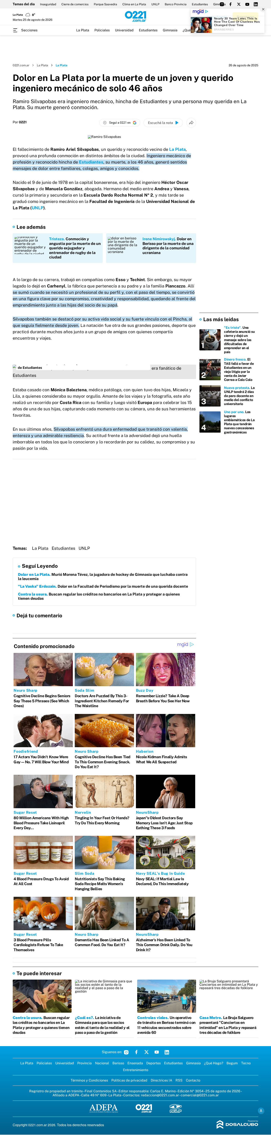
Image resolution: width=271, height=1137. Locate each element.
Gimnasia (170, 30)
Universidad (124, 30)
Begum (232, 1063)
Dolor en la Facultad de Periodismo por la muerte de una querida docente (103, 586)
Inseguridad (48, 4)
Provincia (84, 1063)
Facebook (136, 1052)
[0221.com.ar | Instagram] (221, 4)
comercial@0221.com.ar (200, 1095)
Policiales (102, 30)
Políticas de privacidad (129, 1080)
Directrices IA (161, 1080)
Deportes (153, 1063)
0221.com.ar (21, 65)
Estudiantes (200, 4)
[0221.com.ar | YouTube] (247, 4)
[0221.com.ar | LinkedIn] (255, 4)
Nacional (102, 1063)
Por (20, 122)
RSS (179, 1080)
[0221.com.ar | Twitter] (238, 4)
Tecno (246, 1063)
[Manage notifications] (261, 1110)
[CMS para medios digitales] (237, 1124)
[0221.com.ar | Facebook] (230, 4)
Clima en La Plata (134, 4)
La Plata (82, 30)
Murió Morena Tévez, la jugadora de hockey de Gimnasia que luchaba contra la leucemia (103, 576)
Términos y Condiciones (89, 1080)
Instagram (126, 1052)
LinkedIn (166, 1052)
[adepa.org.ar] (103, 1108)
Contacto (193, 1080)
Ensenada (135, 1063)
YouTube (156, 1052)
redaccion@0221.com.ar (160, 1095)
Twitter (146, 1052)
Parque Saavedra (105, 4)
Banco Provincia (176, 4)
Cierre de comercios (74, 4)
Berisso (118, 1063)
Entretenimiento (135, 1070)
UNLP (155, 4)
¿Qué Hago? (213, 1063)
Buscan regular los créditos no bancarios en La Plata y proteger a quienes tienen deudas (99, 596)
